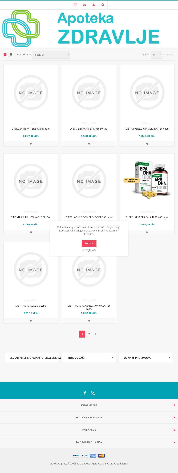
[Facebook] (85, 393)
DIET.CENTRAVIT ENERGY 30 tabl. (31, 128)
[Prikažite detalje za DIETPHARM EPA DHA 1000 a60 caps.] (147, 181)
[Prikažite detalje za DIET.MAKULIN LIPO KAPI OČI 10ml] (31, 181)
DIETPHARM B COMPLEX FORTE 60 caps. (89, 217)
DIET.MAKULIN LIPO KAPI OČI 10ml (30, 217)
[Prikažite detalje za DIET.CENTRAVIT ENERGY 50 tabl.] (89, 92)
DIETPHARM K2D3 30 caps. (30, 305)
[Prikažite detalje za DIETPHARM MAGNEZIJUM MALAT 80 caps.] (89, 269)
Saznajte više (89, 250)
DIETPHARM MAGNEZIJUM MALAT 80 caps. (89, 307)
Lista (10, 54)
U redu (89, 243)
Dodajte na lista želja (30, 143)
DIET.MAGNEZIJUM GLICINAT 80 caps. (147, 128)
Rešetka (5, 54)
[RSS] (93, 393)
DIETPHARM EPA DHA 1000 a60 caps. (147, 217)
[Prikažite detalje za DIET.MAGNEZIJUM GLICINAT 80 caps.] (147, 92)
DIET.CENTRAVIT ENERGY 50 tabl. (89, 128)
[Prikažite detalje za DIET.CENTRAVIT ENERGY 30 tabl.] (31, 92)
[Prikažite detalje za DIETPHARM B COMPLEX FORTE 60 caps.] (89, 181)
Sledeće (96, 334)
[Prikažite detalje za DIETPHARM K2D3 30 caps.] (31, 269)
